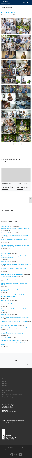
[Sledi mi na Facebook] (11, 454)
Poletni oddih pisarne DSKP (9, 276)
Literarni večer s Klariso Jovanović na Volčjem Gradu (14, 309)
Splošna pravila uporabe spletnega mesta (12, 394)
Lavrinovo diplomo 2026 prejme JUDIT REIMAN (14, 317)
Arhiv (3, 392)
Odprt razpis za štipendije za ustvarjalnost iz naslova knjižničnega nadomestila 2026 (13, 332)
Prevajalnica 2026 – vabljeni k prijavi (11, 340)
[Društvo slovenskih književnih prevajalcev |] (5, 2)
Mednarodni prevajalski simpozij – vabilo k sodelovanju (13, 289)
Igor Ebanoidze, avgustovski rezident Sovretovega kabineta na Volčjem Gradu (15, 246)
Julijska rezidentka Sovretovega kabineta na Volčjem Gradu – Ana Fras (13, 269)
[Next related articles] (29, 164)
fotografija (8, 187)
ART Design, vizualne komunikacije (21, 449)
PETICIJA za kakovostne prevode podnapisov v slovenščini (14, 240)
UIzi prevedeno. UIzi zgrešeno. (9, 397)
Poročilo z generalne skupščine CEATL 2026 (13, 279)
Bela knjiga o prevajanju (7, 390)
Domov (3, 7)
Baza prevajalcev (6, 388)
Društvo (4, 379)
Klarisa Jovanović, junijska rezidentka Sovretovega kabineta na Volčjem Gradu (15, 295)
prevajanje (23, 187)
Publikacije (4, 385)
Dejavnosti (4, 383)
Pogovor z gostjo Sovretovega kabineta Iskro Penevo (15, 328)
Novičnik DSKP (5, 226)
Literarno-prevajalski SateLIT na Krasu (12, 274)
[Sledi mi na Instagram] (16, 454)
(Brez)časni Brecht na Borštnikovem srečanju (14, 321)
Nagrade (4, 381)
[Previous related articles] (25, 164)
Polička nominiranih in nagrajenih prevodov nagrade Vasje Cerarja (14, 256)
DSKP (11, 447)
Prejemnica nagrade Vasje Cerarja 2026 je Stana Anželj (14, 343)
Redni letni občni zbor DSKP (9, 325)
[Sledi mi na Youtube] (20, 454)
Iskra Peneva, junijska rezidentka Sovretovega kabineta (14, 303)
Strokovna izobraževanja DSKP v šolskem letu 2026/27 (14, 284)
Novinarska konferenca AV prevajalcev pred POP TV (15, 228)
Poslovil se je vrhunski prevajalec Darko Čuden (14, 235)
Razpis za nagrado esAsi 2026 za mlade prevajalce (15, 264)
